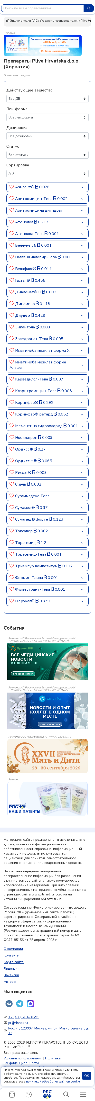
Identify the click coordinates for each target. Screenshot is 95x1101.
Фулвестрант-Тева (33, 589)
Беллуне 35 (26, 245)
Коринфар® (27, 402)
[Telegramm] (19, 1003)
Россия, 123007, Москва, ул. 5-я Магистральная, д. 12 (48, 1030)
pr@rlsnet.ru (18, 1022)
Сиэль (21, 484)
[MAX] (30, 1003)
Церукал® (25, 601)
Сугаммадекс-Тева (32, 496)
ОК (86, 1076)
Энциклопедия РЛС (24, 21)
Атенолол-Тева (30, 233)
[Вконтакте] (9, 1003)
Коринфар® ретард (34, 414)
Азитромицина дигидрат (39, 210)
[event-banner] (47, 756)
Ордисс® (24, 449)
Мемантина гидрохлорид (39, 426)
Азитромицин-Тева (34, 198)
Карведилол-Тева (32, 379)
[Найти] (89, 8)
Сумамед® (25, 507)
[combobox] (42, 8)
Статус (12, 146)
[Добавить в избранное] (12, 187)
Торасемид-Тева (31, 554)
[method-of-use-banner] (43, 45)
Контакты (11, 955)
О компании (13, 949)
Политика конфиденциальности (32, 1060)
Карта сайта (14, 962)
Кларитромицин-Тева (36, 391)
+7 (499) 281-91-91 (23, 1017)
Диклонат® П (28, 292)
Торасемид (26, 542)
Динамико (25, 304)
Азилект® (25, 187)
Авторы (10, 981)
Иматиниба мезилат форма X (42, 350)
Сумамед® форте (32, 519)
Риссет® (23, 472)
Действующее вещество (29, 90)
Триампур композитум (36, 566)
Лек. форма (17, 109)
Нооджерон (26, 437)
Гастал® (23, 280)
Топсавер (24, 531)
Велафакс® (26, 268)
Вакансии (11, 975)
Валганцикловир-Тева (36, 257)
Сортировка (17, 165)
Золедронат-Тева (32, 339)
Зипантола (25, 327)
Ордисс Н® (26, 461)
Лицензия (11, 968)
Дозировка (16, 127)
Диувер (23, 315)
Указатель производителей (59, 21)
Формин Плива (29, 577)
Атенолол (24, 222)
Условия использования (23, 1058)
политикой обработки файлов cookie (53, 1081)
